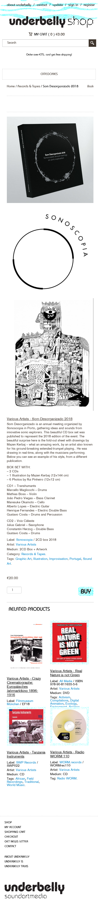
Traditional (31, 782)
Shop (8, 822)
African (20, 778)
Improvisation (58, 559)
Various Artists (26, 544)
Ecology (71, 703)
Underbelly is (14, 861)
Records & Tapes (29, 86)
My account (13, 827)
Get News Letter (16, 841)
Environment (58, 707)
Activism (64, 697)
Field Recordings (20, 780)
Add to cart (86, 592)
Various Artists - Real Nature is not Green (66, 673)
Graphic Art (23, 559)
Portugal (75, 559)
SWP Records (26, 762)
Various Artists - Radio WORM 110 (67, 754)
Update (58, 5)
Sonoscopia (24, 539)
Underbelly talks (16, 866)
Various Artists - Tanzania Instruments (26, 754)
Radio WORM (67, 778)
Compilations (59, 700)
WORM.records (71, 762)
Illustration (40, 559)
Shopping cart (15, 832)
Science (74, 707)
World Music (16, 785)
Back (90, 86)
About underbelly (17, 856)
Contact (42, 5)
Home (11, 86)
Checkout (11, 836)
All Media (66, 681)
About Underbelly (19, 5)
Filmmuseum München (20, 702)
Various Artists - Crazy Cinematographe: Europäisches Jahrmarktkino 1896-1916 (24, 686)
